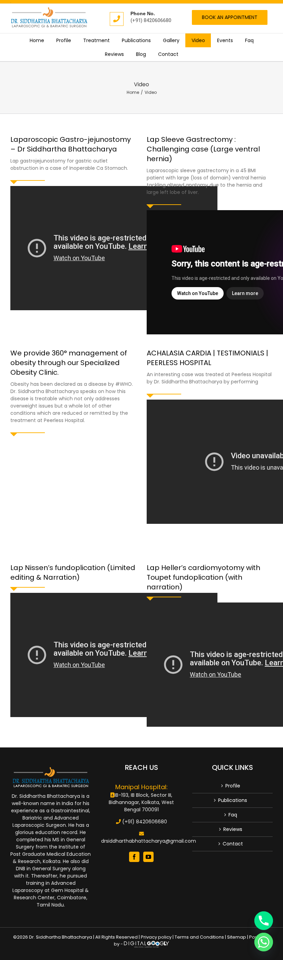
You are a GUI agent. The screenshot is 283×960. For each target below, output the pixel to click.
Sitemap (236, 937)
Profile (232, 785)
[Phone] (263, 920)
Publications (232, 800)
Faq (232, 814)
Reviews (232, 829)
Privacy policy (156, 937)
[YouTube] (148, 857)
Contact (233, 843)
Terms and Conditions (199, 937)
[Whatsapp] (263, 942)
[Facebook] (134, 857)
